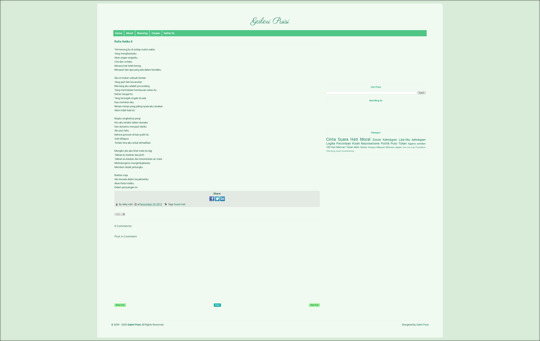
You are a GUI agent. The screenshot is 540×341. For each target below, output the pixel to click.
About (129, 33)
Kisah (356, 143)
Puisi (394, 143)
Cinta (331, 139)
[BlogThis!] (118, 214)
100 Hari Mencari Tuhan (339, 147)
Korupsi (372, 147)
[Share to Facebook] (123, 214)
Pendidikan (421, 147)
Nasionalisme (370, 143)
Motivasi (390, 147)
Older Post (314, 305)
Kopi (413, 147)
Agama (412, 143)
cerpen (398, 147)
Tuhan (403, 143)
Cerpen (156, 33)
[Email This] (115, 214)
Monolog (142, 33)
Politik (385, 143)
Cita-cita (406, 147)
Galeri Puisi (270, 21)
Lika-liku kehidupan (412, 139)
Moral (365, 139)
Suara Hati (179, 204)
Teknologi (330, 151)
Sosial (377, 139)
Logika (330, 143)
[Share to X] (121, 214)
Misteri (363, 147)
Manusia (380, 147)
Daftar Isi (169, 33)
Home (118, 33)
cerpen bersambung (345, 151)
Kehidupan (390, 139)
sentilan (421, 143)
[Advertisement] (376, 61)
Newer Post (120, 305)
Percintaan (343, 143)
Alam (356, 147)
